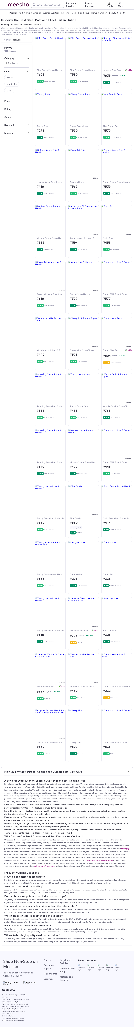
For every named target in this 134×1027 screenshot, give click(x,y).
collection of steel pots (44, 866)
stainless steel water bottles (100, 860)
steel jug (125, 848)
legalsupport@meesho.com (13, 1018)
